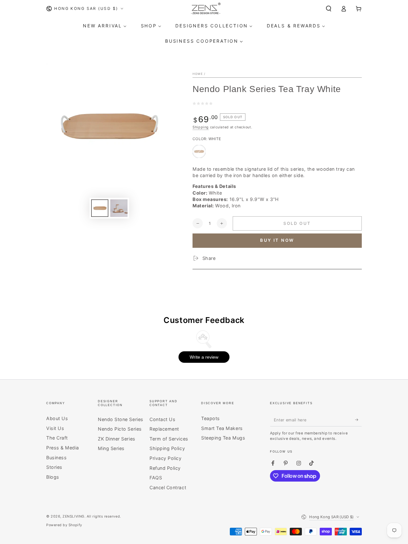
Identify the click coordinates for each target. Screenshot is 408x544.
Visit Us (55, 428)
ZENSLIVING (73, 516)
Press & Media (62, 447)
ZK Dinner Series (116, 438)
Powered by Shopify (64, 525)
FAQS (155, 477)
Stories (54, 467)
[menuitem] (105, 25)
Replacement (164, 429)
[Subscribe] (358, 419)
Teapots (210, 418)
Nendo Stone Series (120, 419)
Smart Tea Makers (222, 428)
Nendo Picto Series (120, 429)
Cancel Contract (167, 487)
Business (56, 457)
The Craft (57, 437)
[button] (328, 8)
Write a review (204, 357)
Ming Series (111, 448)
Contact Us (162, 419)
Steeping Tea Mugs (223, 437)
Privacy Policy (165, 458)
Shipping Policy (167, 448)
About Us (57, 418)
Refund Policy (165, 468)
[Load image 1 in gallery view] (99, 208)
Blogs (52, 477)
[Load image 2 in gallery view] (118, 208)
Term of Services (168, 438)
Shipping (201, 127)
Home (198, 73)
